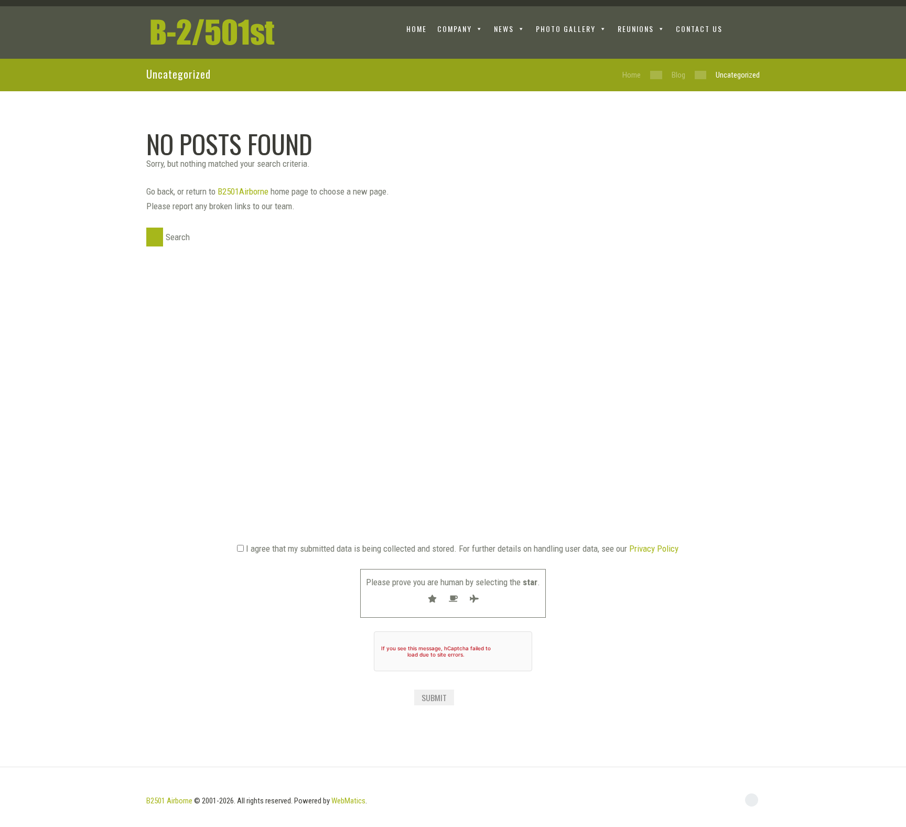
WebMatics (348, 800)
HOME (416, 28)
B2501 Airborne (169, 800)
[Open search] (751, 30)
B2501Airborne (243, 191)
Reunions (636, 28)
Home (631, 75)
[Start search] (154, 237)
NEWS (504, 28)
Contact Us (699, 28)
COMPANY (454, 28)
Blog (678, 75)
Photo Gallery (566, 28)
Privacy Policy (653, 548)
